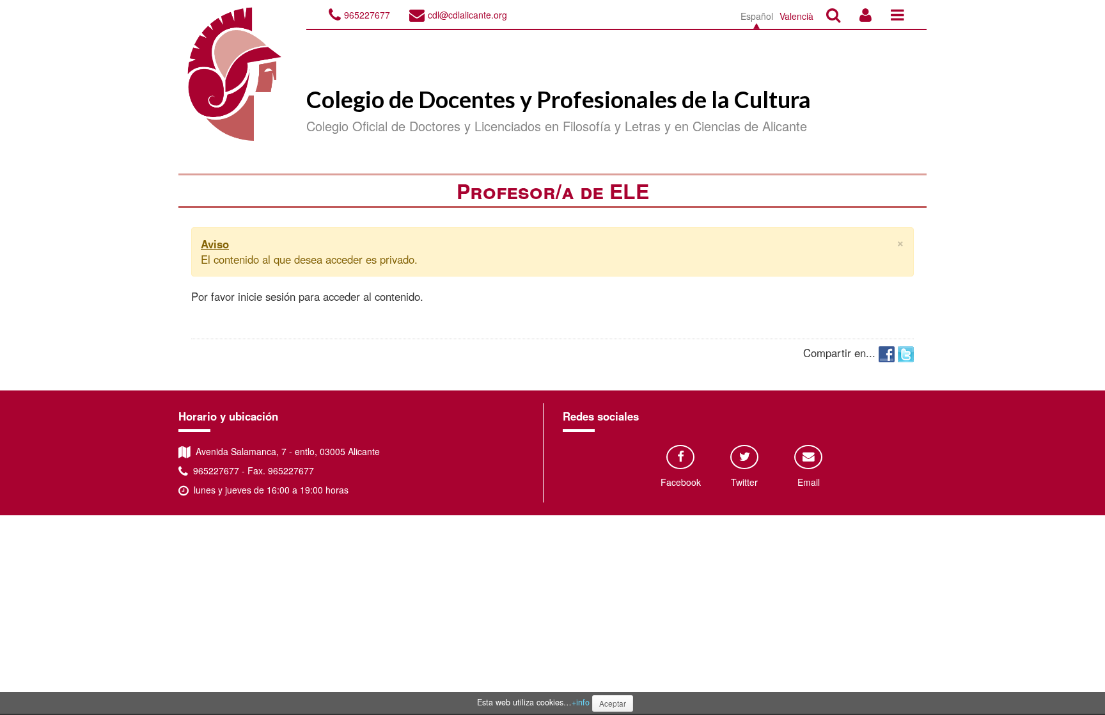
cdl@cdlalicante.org (467, 14)
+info (581, 702)
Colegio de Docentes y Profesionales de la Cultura (558, 99)
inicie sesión (266, 296)
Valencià (796, 16)
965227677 (367, 14)
